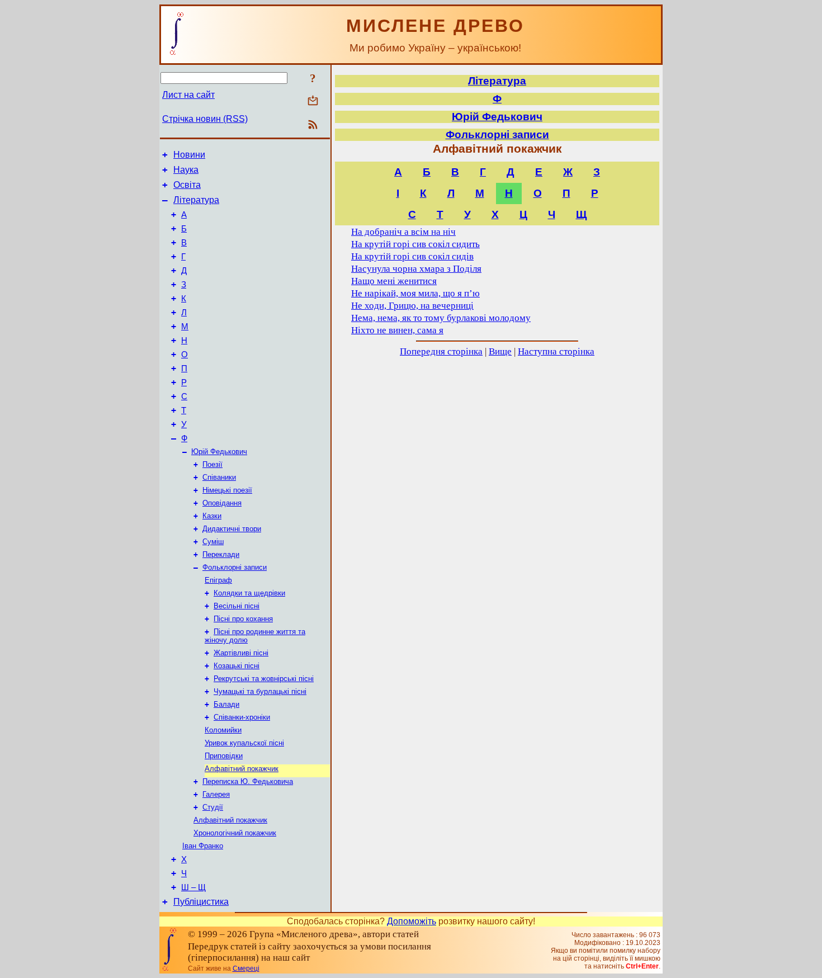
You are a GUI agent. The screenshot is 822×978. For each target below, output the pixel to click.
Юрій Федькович (219, 451)
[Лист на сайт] (312, 101)
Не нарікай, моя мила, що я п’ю (415, 293)
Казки (211, 516)
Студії (212, 807)
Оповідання (222, 503)
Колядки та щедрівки (249, 593)
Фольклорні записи (234, 567)
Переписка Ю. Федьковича (247, 781)
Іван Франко (202, 846)
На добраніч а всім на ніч (403, 231)
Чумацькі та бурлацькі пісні (260, 691)
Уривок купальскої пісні (244, 743)
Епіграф (218, 580)
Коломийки (223, 730)
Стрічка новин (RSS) (205, 119)
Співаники (219, 477)
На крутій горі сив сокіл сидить (415, 244)
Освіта (187, 185)
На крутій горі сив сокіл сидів (412, 256)
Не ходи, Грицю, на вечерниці (412, 305)
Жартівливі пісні (241, 653)
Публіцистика (201, 901)
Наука (186, 169)
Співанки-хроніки (242, 717)
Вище (500, 351)
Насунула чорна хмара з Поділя (416, 268)
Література (196, 200)
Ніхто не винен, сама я (397, 330)
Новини (189, 154)
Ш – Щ (193, 887)
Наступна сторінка (556, 351)
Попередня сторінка (441, 351)
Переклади (220, 554)
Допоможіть (411, 921)
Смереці (246, 968)
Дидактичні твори (231, 529)
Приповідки (224, 756)
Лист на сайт (188, 95)
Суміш (213, 541)
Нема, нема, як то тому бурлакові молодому (441, 318)
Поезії (212, 464)
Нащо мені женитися (394, 281)
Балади (226, 704)
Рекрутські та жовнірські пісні (264, 678)
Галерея (216, 794)
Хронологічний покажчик (234, 833)
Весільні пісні (236, 606)
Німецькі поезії (227, 490)
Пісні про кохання (243, 619)
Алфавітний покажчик (241, 768)
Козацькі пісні (236, 666)
